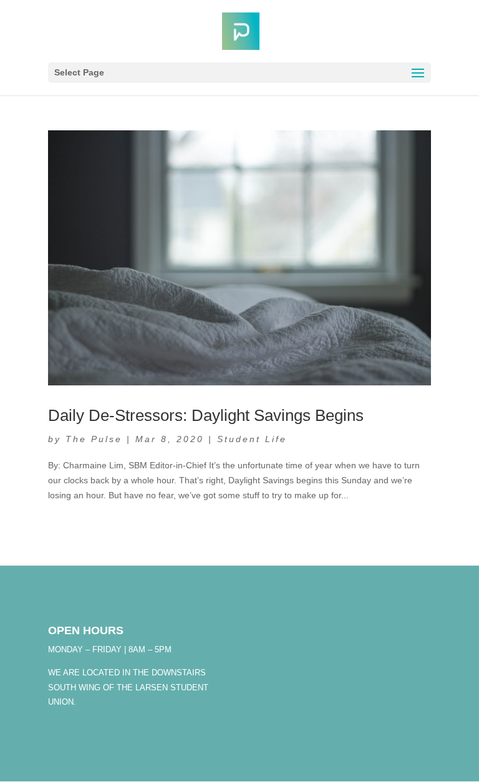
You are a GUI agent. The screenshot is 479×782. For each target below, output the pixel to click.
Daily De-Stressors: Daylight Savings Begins (206, 415)
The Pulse (93, 439)
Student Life (252, 439)
